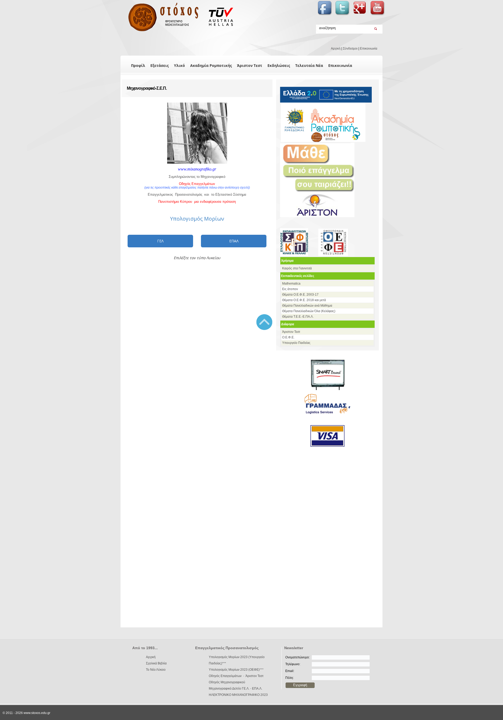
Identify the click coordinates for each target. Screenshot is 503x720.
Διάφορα (287, 324)
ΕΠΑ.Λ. (257, 688)
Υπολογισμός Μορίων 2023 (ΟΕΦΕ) (234, 669)
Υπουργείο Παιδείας (296, 343)
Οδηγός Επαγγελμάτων (225, 676)
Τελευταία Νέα (309, 65)
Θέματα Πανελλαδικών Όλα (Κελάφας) (308, 311)
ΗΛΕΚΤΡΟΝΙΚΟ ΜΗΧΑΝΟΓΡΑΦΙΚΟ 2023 (238, 695)
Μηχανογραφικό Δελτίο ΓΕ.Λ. (229, 688)
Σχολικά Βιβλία (156, 663)
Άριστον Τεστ (249, 65)
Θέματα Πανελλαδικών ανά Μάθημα (307, 305)
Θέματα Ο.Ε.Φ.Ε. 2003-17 (300, 294)
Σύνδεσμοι (350, 48)
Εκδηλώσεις (278, 65)
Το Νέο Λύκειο (156, 669)
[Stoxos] (177, 31)
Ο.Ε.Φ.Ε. (288, 337)
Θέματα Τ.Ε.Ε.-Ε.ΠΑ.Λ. (298, 316)
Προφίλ (138, 65)
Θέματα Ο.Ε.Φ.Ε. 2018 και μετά (304, 300)
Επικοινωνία (368, 48)
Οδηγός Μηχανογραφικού (227, 682)
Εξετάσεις (159, 65)
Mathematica (291, 283)
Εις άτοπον (290, 289)
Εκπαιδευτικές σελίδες (297, 276)
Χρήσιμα (287, 261)
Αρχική (336, 48)
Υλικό (179, 65)
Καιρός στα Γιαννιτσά (297, 268)
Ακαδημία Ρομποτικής (211, 65)
